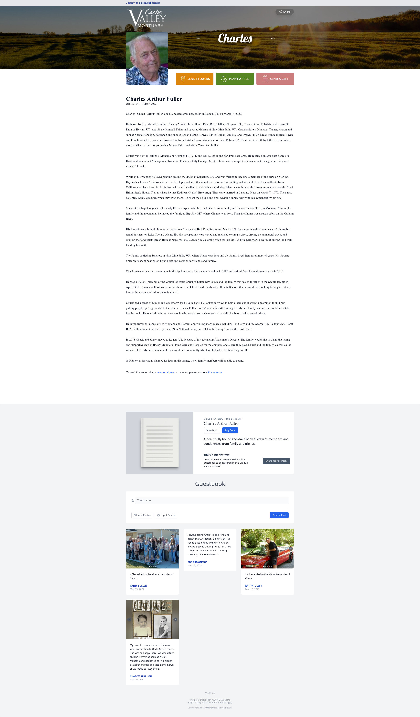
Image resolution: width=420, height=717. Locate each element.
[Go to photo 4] (155, 566)
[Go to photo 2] (151, 566)
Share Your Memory (276, 460)
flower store (215, 372)
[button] (152, 548)
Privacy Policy (201, 702)
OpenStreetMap (213, 707)
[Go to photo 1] (149, 566)
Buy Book (230, 430)
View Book (212, 430)
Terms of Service (219, 702)
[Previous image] (129, 549)
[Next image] (175, 549)
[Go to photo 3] (153, 566)
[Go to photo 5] (156, 637)
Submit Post (279, 515)
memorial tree (165, 372)
